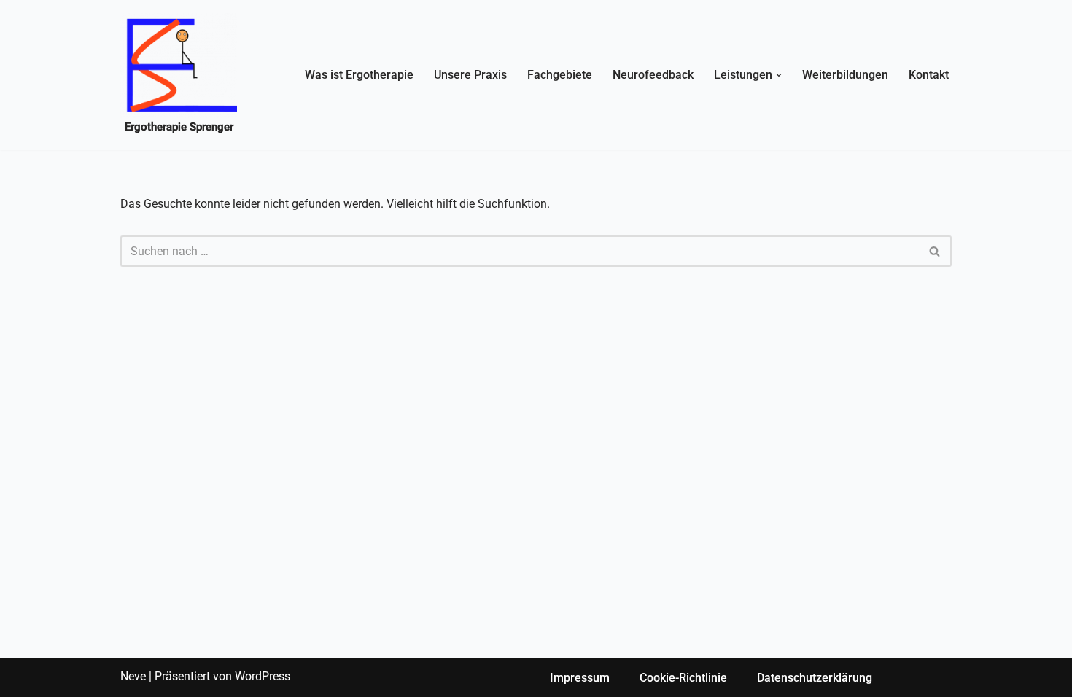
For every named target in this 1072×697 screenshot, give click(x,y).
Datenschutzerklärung (814, 678)
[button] (779, 75)
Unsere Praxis (470, 75)
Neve (133, 676)
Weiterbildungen (845, 75)
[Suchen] (935, 251)
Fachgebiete (559, 75)
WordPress (262, 676)
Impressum (580, 678)
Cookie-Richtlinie (683, 678)
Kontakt (929, 75)
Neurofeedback (653, 75)
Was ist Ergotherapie (359, 75)
